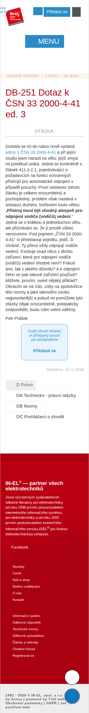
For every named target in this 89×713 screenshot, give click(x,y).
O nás (17, 593)
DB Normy (72, 76)
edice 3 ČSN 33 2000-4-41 (30, 152)
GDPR (51, 703)
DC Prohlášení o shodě (40, 416)
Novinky (18, 566)
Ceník (17, 573)
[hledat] (76, 12)
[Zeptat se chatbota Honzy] (72, 677)
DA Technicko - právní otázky (46, 395)
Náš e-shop (21, 580)
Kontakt (18, 600)
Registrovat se (23, 655)
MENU (48, 41)
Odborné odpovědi (22, 76)
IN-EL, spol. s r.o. (47, 695)
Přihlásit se (44, 350)
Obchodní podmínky (24, 703)
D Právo (52, 76)
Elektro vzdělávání (26, 586)
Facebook (19, 547)
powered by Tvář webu (46, 699)
